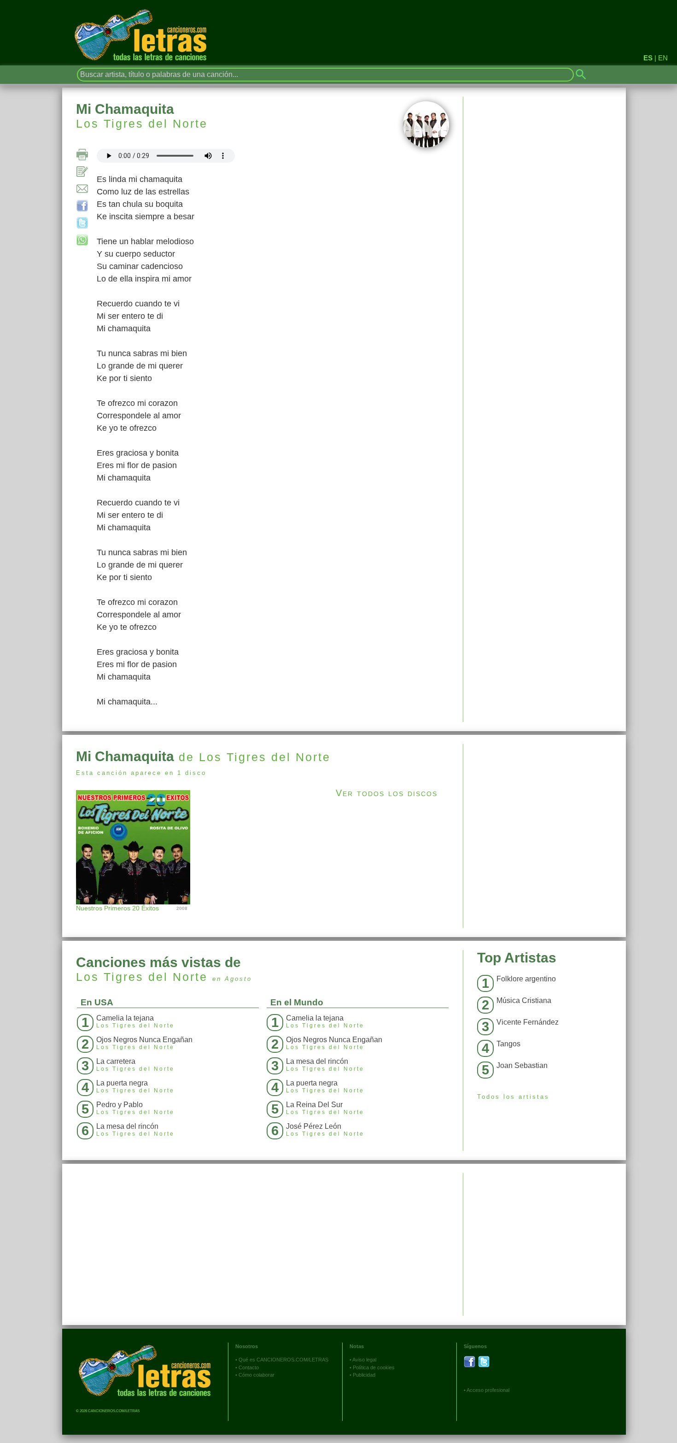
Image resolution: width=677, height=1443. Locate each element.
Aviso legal (364, 1359)
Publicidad (364, 1375)
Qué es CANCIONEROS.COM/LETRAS (283, 1359)
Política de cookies (374, 1367)
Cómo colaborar (256, 1375)
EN (663, 58)
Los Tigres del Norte (142, 123)
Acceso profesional (488, 1390)
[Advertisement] (544, 808)
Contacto (249, 1367)
